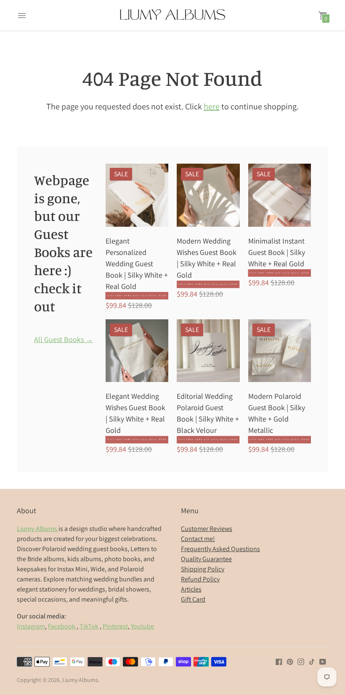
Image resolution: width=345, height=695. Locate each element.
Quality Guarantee (206, 558)
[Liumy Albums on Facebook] (279, 661)
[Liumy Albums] (172, 15)
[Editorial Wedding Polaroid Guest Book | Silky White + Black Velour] (208, 350)
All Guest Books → (63, 339)
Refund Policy (200, 579)
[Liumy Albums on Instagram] (300, 661)
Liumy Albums (80, 680)
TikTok (89, 626)
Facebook (62, 626)
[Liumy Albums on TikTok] (311, 661)
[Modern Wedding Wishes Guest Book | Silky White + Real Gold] (208, 195)
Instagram (31, 626)
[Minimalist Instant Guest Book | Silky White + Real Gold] (279, 195)
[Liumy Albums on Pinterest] (290, 661)
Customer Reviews (206, 528)
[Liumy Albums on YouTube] (322, 661)
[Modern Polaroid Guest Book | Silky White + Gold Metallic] (279, 350)
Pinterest (115, 626)
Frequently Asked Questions (220, 548)
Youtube (142, 626)
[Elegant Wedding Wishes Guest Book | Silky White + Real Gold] (137, 350)
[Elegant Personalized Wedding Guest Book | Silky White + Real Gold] (137, 195)
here (212, 106)
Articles (191, 589)
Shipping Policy (202, 569)
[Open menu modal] (22, 16)
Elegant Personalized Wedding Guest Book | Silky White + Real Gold (137, 263)
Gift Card (193, 599)
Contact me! (198, 538)
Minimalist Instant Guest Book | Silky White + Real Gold (276, 252)
